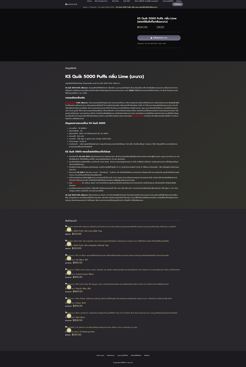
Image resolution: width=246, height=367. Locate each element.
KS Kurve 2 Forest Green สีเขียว (79, 274)
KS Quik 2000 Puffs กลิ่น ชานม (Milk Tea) (83, 231)
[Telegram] (176, 51)
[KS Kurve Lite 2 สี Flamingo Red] (101, 327)
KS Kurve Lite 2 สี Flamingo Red (79, 331)
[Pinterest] (179, 51)
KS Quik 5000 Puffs (106, 7)
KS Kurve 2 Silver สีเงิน (75, 303)
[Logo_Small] (71, 4)
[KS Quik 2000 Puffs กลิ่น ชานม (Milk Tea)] (120, 227)
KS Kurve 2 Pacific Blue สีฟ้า (78, 288)
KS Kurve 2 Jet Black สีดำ (76, 259)
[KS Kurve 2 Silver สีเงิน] (118, 298)
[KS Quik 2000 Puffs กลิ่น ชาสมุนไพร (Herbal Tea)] (117, 241)
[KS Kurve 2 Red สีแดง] (121, 313)
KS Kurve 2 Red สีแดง (75, 317)
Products (93, 7)
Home (85, 7)
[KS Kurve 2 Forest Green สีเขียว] (122, 270)
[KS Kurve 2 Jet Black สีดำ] (117, 255)
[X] (172, 51)
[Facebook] (169, 51)
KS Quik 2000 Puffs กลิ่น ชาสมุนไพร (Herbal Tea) (87, 245)
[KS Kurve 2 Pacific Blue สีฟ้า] (116, 284)
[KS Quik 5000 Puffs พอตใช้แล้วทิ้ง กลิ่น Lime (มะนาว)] (98, 18)
